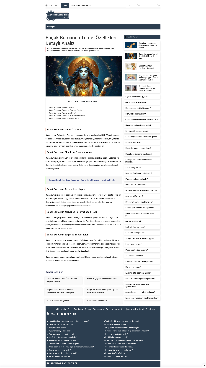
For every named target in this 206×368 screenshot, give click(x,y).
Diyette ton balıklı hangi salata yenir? (63, 353)
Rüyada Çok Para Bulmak (115, 353)
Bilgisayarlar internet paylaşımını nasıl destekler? (124, 340)
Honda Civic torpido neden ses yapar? (63, 340)
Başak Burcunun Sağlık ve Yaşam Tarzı (64, 118)
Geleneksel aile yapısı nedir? (60, 350)
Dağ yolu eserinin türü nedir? (116, 334)
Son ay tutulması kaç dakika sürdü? (119, 347)
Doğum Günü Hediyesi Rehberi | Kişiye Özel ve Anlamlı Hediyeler (61, 291)
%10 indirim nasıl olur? (97, 300)
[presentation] (127, 6)
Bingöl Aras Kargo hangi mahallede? (63, 337)
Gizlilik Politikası (75, 309)
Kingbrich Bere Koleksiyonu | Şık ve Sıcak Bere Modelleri (102, 291)
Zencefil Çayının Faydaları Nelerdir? (102, 278)
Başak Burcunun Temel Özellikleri (61, 108)
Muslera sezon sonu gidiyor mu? (61, 334)
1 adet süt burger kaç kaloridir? (82, 5)
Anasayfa (51, 27)
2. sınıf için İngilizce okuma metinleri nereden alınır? (69, 321)
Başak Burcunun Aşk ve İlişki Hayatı (62, 113)
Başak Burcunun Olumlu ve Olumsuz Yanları (65, 110)
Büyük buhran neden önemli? (116, 337)
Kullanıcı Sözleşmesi (94, 309)
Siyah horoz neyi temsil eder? (60, 331)
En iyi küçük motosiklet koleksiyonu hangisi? (122, 328)
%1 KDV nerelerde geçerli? (58, 300)
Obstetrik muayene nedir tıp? (60, 356)
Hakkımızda (60, 309)
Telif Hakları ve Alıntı (116, 309)
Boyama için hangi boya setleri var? (119, 350)
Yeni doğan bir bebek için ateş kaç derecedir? (122, 321)
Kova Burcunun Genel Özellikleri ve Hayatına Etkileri (62, 280)
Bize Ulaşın (151, 309)
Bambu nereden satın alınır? (116, 324)
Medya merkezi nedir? (57, 328)
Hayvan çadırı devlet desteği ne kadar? (120, 344)
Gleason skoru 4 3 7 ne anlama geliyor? (64, 344)
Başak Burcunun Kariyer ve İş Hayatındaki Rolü (67, 116)
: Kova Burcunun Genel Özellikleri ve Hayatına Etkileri (82, 180)
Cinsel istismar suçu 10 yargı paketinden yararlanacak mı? (71, 347)
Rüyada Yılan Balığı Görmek (116, 356)
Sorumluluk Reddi (135, 309)
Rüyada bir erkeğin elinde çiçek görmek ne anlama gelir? (127, 331)
